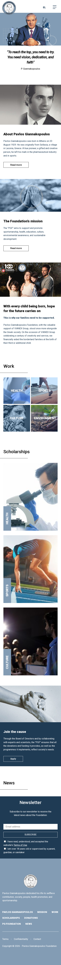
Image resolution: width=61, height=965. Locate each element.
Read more (16, 165)
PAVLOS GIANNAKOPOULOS (17, 912)
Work (8, 366)
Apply (13, 758)
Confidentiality (21, 939)
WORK (55, 912)
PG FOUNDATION (11, 924)
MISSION (42, 912)
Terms (5, 939)
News (9, 783)
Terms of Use (20, 845)
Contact (37, 939)
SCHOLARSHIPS (11, 918)
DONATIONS (31, 918)
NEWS (28, 924)
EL (44, 7)
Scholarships (16, 451)
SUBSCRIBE (30, 834)
